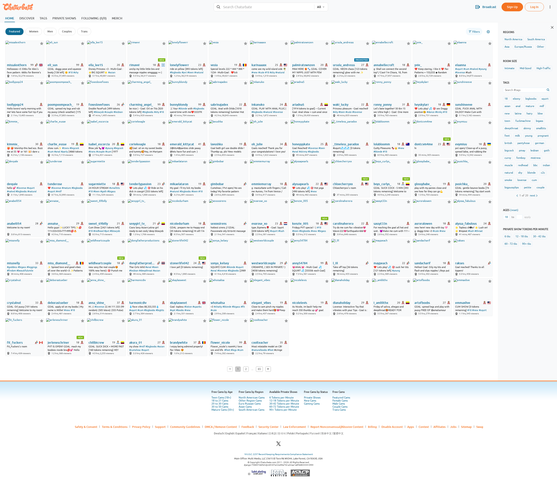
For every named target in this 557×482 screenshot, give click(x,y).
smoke (508, 180)
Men (50, 31)
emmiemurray (261, 184)
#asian (111, 72)
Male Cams (338, 403)
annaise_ (54, 223)
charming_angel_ (141, 104)
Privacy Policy (141, 426)
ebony (516, 98)
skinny (527, 128)
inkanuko (258, 104)
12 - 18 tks (521, 236)
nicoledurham (179, 223)
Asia (507, 46)
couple (541, 187)
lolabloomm (382, 144)
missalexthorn (17, 65)
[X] (278, 445)
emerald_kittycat (182, 144)
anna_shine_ (97, 303)
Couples (67, 31)
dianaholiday (341, 303)
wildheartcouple (100, 263)
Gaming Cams (312, 403)
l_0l (335, 263)
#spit (172, 310)
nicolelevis (299, 303)
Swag (479, 426)
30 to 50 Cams (219, 406)
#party (64, 151)
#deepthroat (145, 270)
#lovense (460, 72)
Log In (534, 7)
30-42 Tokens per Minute (284, 403)
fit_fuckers (15, 342)
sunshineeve (463, 104)
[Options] (488, 31)
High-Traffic (544, 68)
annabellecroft (384, 65)
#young (483, 69)
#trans (65, 148)
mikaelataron (179, 184)
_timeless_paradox (346, 144)
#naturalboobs (259, 350)
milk (517, 135)
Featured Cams (341, 397)
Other (540, 46)
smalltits (541, 128)
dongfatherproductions (142, 263)
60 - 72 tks (511, 243)
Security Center (268, 426)
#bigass (111, 191)
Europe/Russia (523, 46)
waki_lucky (340, 104)
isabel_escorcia (99, 144)
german (539, 143)
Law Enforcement (294, 426)
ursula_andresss (344, 65)
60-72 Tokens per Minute (284, 406)
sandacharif (422, 263)
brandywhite (179, 342)
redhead (523, 165)
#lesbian (118, 112)
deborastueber (58, 303)
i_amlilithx (381, 303)
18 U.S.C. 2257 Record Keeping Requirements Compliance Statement (278, 454)
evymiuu (461, 144)
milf (542, 106)
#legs (234, 350)
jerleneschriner (58, 342)
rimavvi (134, 65)
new (507, 113)
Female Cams (340, 400)
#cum (466, 69)
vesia (214, 65)
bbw (540, 113)
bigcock (509, 150)
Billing (372, 426)
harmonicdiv (137, 303)
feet (507, 135)
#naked (474, 69)
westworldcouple (264, 263)
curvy (508, 157)
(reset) (514, 210)
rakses (459, 263)
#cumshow (135, 350)
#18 (71, 72)
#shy (75, 72)
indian (546, 165)
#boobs (180, 310)
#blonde (182, 108)
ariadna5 (298, 104)
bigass (539, 120)
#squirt (459, 69)
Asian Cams (245, 406)
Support (160, 426)
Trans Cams (339, 409)
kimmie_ (13, 144)
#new (255, 72)
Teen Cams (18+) (221, 397)
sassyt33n (380, 223)
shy (520, 172)
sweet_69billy (98, 223)
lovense (522, 180)
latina (518, 113)
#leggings (32, 267)
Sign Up (512, 7)
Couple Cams (339, 406)
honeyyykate (301, 144)
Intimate (510, 68)
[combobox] (264, 7)
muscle (509, 165)
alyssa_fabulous (466, 223)
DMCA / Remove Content (221, 426)
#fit (243, 306)
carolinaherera (343, 223)
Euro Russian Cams (250, 403)
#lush (281, 231)
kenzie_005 (300, 223)
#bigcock (74, 148)
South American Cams (251, 409)
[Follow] (41, 43)
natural (509, 172)
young (528, 135)
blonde (531, 172)
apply (527, 217)
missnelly (13, 263)
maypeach (381, 263)
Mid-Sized (525, 68)
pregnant (543, 135)
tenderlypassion (140, 184)
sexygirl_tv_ (137, 223)
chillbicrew (96, 342)
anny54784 (299, 263)
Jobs (453, 426)
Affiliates (439, 426)
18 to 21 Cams (219, 400)
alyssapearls (300, 184)
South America (536, 39)
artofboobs (422, 303)
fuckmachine (523, 120)
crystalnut (14, 303)
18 (506, 98)
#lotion (188, 306)
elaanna (460, 65)
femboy (520, 157)
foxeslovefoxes (99, 104)
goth (547, 150)
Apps (410, 426)
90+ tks (526, 243)
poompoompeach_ (60, 104)
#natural (198, 72)
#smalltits (114, 188)
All (319, 7)
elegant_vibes (261, 303)
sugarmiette (97, 184)
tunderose (55, 184)
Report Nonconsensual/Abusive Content (336, 426)
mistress (535, 157)
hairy (529, 113)
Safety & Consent (86, 426)
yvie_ (418, 65)
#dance (431, 112)
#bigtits (160, 310)
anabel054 (14, 223)
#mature (66, 188)
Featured (14, 31)
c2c (543, 172)
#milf (59, 191)
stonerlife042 (179, 263)
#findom (11, 270)
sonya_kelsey (220, 263)
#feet (227, 350)
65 (259, 369)
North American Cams (252, 397)
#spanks (197, 306)
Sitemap (466, 426)
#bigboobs (175, 72)
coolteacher (260, 342)
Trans (84, 31)
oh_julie (257, 144)
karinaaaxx (259, 65)
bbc (535, 165)
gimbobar (217, 184)
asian (507, 106)
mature (530, 106)
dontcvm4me (423, 144)
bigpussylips (512, 187)
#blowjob (99, 112)
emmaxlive (462, 303)
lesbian (534, 150)
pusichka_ (462, 184)
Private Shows (312, 397)
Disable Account (392, 426)
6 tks (507, 236)
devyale (12, 184)
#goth (103, 191)
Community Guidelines (185, 426)
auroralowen (423, 223)
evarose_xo (259, 223)
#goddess (12, 267)
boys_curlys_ (382, 184)
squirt (545, 98)
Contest (424, 426)
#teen (190, 72)
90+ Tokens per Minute (283, 409)
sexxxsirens (218, 223)
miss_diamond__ (59, 263)
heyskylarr (421, 104)
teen (507, 120)
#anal (57, 151)
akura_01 (135, 342)
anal (518, 106)
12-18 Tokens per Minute (284, 400)
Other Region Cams (250, 400)
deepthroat (511, 128)
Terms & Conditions (115, 426)
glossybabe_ (422, 184)
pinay (522, 150)
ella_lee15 (96, 65)
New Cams (310, 400)
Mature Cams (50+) (222, 409)
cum (534, 180)
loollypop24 (15, 104)
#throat (479, 231)
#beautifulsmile (25, 270)
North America (513, 39)
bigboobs (530, 98)
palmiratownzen (303, 65)
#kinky (438, 112)
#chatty (218, 306)
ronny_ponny (383, 104)
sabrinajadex (219, 104)
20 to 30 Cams (219, 403)
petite (527, 187)
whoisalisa (218, 303)
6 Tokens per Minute (281, 397)
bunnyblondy (179, 104)
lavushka (217, 144)
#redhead (98, 231)
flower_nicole (220, 342)
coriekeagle (137, 144)
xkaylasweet (178, 303)
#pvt (184, 72)
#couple (108, 112)
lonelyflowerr (179, 65)
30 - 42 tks (539, 236)
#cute (261, 72)
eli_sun (52, 65)
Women (33, 31)
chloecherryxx (343, 184)
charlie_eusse (57, 144)
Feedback (248, 426)
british (508, 143)
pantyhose (523, 143)
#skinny (303, 151)
